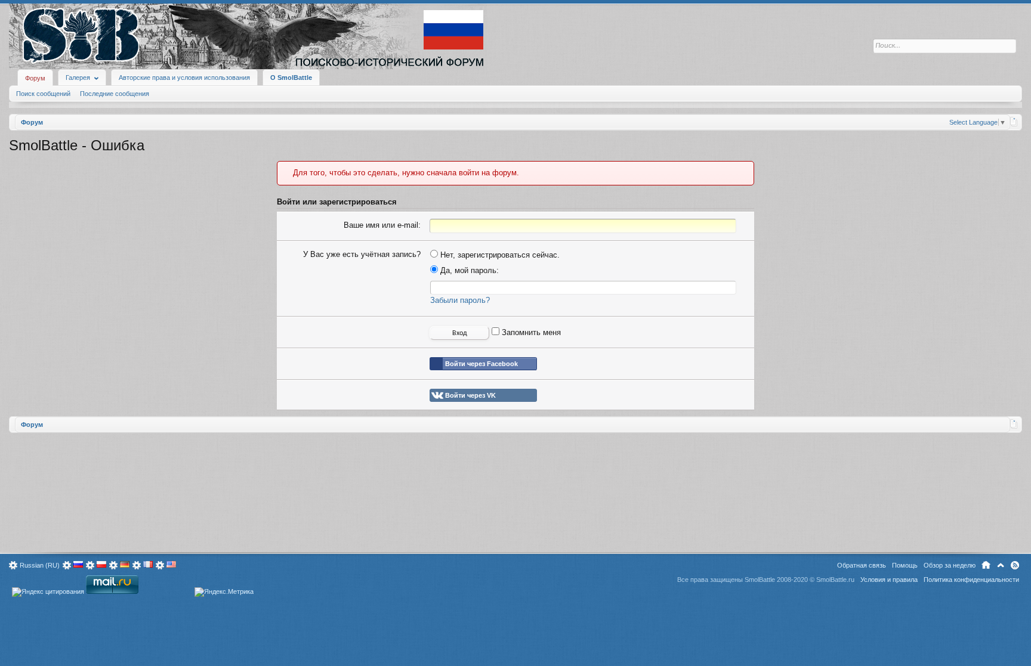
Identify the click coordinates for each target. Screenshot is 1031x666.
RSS (1015, 565)
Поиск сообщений (43, 93)
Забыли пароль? (460, 300)
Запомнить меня (530, 332)
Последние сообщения (114, 93)
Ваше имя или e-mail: (382, 225)
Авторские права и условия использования (184, 77)
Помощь (905, 565)
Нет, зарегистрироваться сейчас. (499, 254)
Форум (35, 78)
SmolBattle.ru (835, 579)
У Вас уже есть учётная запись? (362, 254)
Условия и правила (889, 579)
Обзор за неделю (950, 565)
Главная (985, 565)
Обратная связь (861, 565)
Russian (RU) (40, 565)
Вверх (1000, 565)
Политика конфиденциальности (971, 579)
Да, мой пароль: (468, 270)
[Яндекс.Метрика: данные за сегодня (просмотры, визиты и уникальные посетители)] (224, 592)
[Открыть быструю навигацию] (1014, 121)
